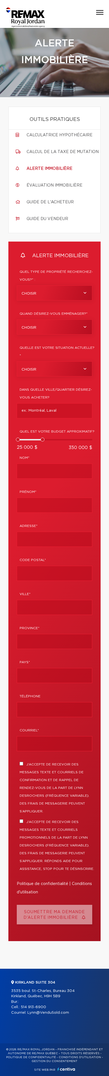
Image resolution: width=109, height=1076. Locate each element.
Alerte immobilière (49, 169)
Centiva (66, 1069)
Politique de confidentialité (42, 884)
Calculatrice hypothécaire (60, 135)
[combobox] (54, 292)
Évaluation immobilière (54, 185)
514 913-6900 (33, 1007)
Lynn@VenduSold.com (48, 1013)
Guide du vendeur (47, 219)
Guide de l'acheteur (50, 202)
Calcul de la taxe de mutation (63, 152)
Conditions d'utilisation (80, 1057)
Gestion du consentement (54, 1061)
